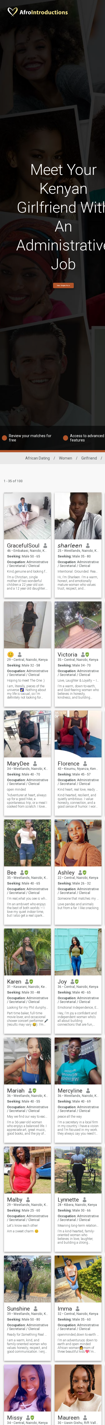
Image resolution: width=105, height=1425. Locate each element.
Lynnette (68, 1199)
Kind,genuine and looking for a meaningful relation (27, 571)
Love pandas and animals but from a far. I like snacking (78, 906)
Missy (14, 1417)
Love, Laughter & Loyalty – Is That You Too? (78, 680)
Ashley (66, 872)
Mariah (15, 1090)
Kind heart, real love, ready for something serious (78, 789)
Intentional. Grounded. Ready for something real (78, 571)
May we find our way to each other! (27, 1116)
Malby (14, 1199)
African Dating (37, 458)
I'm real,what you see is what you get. (27, 898)
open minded (16, 789)
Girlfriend (89, 458)
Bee (11, 872)
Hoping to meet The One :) (26, 680)
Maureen (68, 1417)
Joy (62, 981)
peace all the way (70, 1116)
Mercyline (70, 1090)
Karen (14, 981)
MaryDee (18, 763)
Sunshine (18, 1308)
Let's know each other (22, 1225)
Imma (65, 1308)
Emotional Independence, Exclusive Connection (78, 1007)
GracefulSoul (23, 545)
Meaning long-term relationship (78, 1225)
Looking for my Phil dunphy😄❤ (27, 1007)
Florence (68, 763)
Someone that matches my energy (78, 898)
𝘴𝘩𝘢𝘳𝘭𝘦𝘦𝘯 (70, 545)
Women (65, 458)
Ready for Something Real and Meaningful (27, 1334)
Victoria (67, 654)
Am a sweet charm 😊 (22, 1231)
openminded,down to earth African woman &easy (78, 1334)
